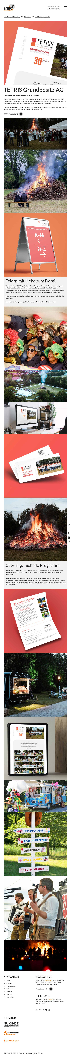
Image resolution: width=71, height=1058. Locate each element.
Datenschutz (38, 1053)
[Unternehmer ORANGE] (19, 1033)
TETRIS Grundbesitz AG (11, 114)
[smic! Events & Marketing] (15, 7)
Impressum (29, 1053)
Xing (46, 1009)
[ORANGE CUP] (19, 1040)
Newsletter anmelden (42, 989)
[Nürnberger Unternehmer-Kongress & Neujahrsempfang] (19, 1024)
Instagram (69, 524)
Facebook (69, 529)
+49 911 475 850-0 (54, 8)
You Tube (69, 537)
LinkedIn (69, 533)
